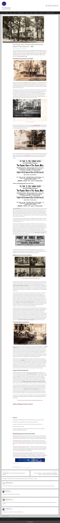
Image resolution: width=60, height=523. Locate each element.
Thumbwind (6, 8)
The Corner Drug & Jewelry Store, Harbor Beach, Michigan (23, 452)
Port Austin (22, 467)
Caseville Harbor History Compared (19, 446)
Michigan (19, 467)
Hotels (17, 467)
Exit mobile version (30, 521)
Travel (27, 12)
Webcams (35, 12)
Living (11, 12)
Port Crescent (27, 155)
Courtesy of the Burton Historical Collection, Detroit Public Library (31, 278)
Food (2, 12)
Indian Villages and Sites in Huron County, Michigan (22, 440)
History (6, 12)
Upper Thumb (18, 466)
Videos (31, 12)
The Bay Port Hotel (16, 435)
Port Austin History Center (22, 56)
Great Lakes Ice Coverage (50, 12)
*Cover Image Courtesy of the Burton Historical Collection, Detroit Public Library (30, 400)
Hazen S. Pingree (36, 125)
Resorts (25, 467)
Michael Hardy (24, 48)
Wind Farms (41, 12)
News (15, 12)
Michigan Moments (21, 12)
